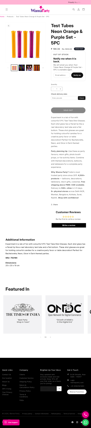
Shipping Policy (26, 382)
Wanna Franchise (77, 392)
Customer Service (27, 378)
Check (81, 98)
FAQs (22, 400)
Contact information (42, 413)
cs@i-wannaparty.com (76, 381)
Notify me (77, 75)
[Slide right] (43, 67)
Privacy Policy (25, 391)
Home (2, 16)
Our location (7, 378)
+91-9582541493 (77, 386)
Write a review (68, 225)
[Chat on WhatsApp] (85, 422)
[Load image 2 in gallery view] (22, 68)
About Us (6, 382)
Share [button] (55, 204)
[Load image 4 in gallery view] (37, 68)
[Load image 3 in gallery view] (29, 68)
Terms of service (69, 413)
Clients (22, 374)
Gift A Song (6, 389)
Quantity (54, 84)
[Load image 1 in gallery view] (14, 68)
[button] (6, 9)
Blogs (4, 385)
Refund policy (56, 413)
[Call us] (85, 414)
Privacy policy (27, 413)
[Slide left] (8, 67)
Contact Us (6, 374)
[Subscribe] (59, 388)
